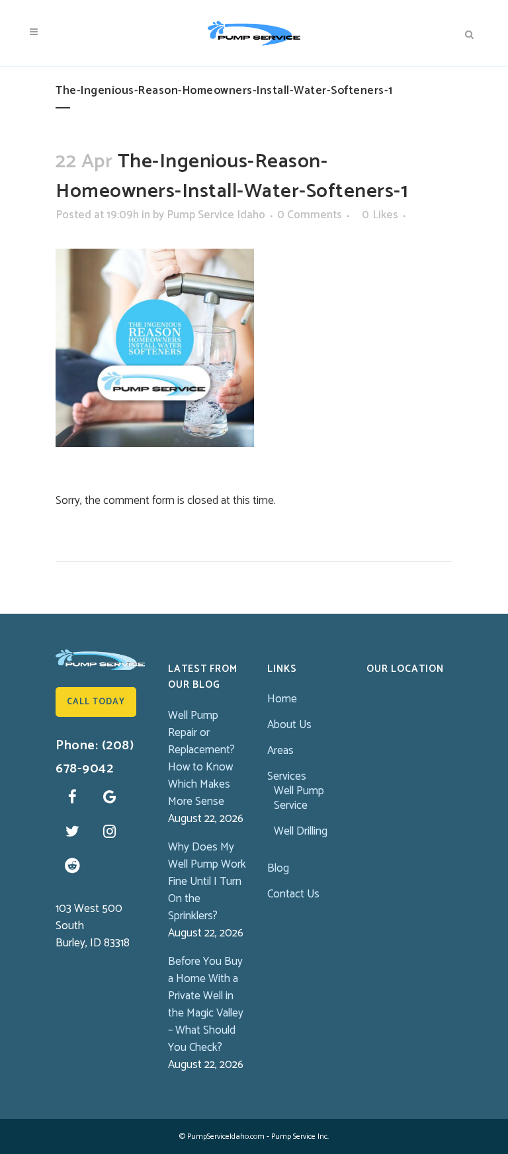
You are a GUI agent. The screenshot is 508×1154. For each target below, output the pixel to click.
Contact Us (293, 894)
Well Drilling (300, 831)
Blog (278, 868)
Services (286, 776)
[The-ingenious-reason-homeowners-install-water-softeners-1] (155, 347)
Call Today (96, 702)
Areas (280, 750)
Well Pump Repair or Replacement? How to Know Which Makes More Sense (201, 758)
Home (282, 699)
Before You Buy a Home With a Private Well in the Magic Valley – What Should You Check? (205, 1004)
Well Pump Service (299, 798)
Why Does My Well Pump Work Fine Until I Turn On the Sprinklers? (207, 882)
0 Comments (309, 215)
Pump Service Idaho (216, 215)
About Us (289, 725)
